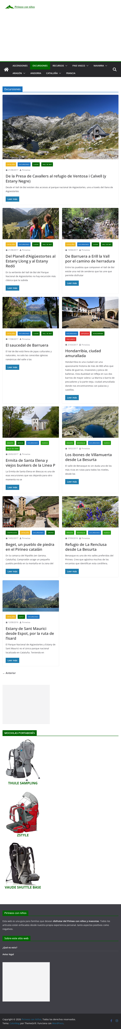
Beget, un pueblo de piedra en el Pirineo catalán (30, 547)
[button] (65, 65)
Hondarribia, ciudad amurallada (83, 353)
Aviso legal (8, 954)
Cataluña (52, 73)
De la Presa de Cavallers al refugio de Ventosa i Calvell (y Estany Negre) (56, 178)
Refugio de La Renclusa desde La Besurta (86, 547)
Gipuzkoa (85, 333)
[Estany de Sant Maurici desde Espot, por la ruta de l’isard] (31, 596)
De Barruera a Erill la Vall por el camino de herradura (90, 259)
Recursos (58, 65)
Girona (51, 533)
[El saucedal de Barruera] (31, 312)
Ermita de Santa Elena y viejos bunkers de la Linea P (30, 463)
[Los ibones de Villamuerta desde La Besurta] (90, 422)
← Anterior (9, 673)
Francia (70, 73)
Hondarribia (98, 333)
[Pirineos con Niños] (6, 69)
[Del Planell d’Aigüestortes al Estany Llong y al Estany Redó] (31, 223)
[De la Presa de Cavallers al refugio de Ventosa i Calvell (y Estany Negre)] (60, 127)
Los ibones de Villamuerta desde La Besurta (88, 457)
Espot (21, 617)
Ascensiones (20, 65)
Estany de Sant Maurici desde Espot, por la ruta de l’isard (30, 633)
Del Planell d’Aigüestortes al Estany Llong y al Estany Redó (30, 261)
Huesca (45, 443)
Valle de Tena (12, 448)
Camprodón (12, 533)
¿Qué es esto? (10, 947)
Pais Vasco (78, 65)
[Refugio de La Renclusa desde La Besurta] (90, 511)
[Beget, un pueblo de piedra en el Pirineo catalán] (31, 511)
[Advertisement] (60, 38)
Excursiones (40, 65)
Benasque (81, 443)
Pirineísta (26, 170)
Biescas (20, 443)
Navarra (99, 65)
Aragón (17, 73)
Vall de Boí (47, 164)
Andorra (35, 73)
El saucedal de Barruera (27, 345)
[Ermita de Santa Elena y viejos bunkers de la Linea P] (31, 422)
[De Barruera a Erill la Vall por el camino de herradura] (90, 223)
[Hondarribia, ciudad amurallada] (90, 312)
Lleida (35, 164)
